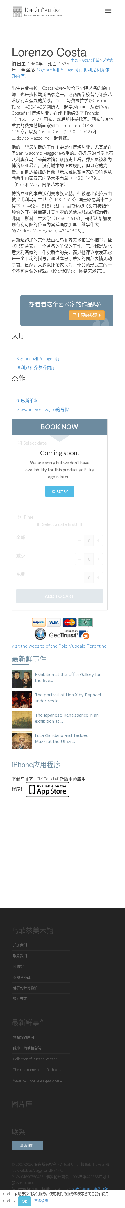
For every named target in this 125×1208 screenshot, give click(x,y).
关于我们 (20, 945)
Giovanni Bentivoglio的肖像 (42, 409)
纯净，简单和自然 (27, 1048)
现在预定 (20, 998)
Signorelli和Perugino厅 (59, 70)
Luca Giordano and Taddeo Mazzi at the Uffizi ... (62, 738)
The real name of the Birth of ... (37, 1069)
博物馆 (18, 966)
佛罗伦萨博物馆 (25, 988)
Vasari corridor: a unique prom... (38, 1080)
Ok (24, 1201)
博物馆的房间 (23, 1037)
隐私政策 (100, 1189)
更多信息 (41, 1200)
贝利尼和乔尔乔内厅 (36, 367)
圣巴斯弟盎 (27, 400)
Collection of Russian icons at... (36, 1058)
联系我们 (20, 955)
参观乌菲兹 (22, 977)
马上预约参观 (85, 315)
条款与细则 (81, 1189)
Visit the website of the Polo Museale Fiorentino (59, 646)
